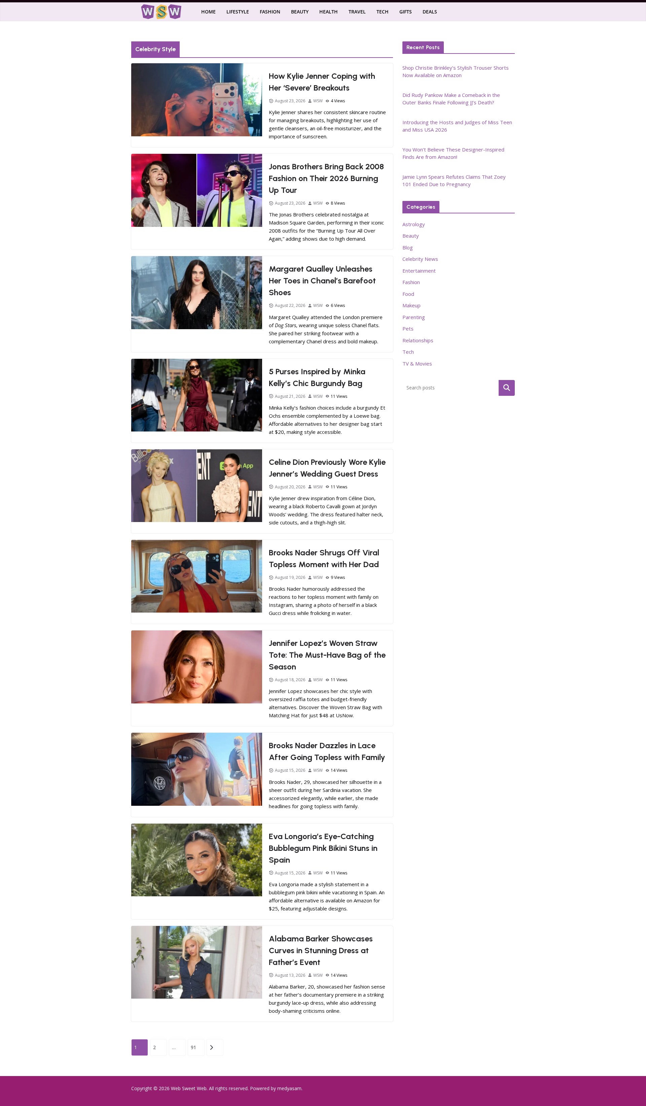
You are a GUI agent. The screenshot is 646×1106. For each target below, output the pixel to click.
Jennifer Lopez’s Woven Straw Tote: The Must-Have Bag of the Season (327, 654)
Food (408, 293)
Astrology (413, 224)
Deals (430, 11)
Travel (357, 11)
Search (507, 387)
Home (208, 11)
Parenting (413, 317)
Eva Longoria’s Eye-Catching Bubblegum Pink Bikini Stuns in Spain (323, 848)
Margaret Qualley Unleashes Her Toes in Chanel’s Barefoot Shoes (322, 280)
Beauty (300, 11)
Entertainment (419, 270)
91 (193, 1047)
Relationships (417, 340)
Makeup (411, 305)
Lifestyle (237, 11)
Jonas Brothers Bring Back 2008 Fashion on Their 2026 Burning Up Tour (326, 178)
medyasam (289, 1088)
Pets (408, 328)
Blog (407, 247)
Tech (382, 11)
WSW (318, 101)
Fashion (270, 11)
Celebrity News (420, 258)
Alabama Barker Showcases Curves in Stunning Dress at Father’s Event (321, 950)
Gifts (405, 11)
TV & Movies (417, 363)
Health (328, 11)
